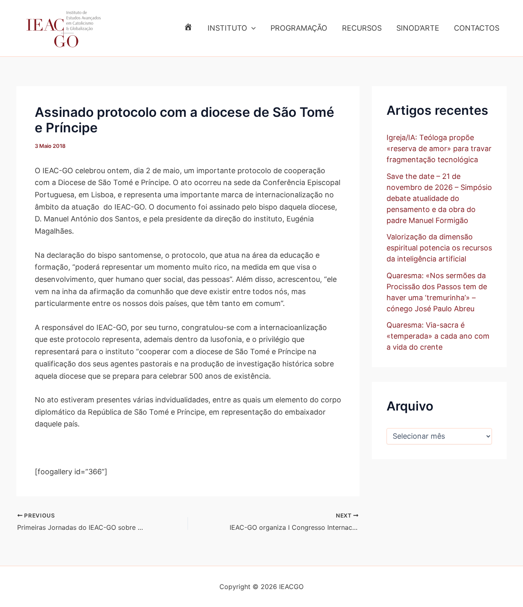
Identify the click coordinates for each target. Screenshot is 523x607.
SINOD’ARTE (417, 28)
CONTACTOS (476, 28)
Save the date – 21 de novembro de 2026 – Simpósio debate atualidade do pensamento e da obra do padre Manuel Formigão (439, 198)
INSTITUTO (227, 28)
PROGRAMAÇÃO (298, 28)
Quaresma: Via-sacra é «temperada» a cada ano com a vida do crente (438, 336)
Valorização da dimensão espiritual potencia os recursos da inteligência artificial (439, 247)
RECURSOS (362, 28)
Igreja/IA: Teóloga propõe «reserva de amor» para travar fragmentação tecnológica (439, 148)
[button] (251, 28)
